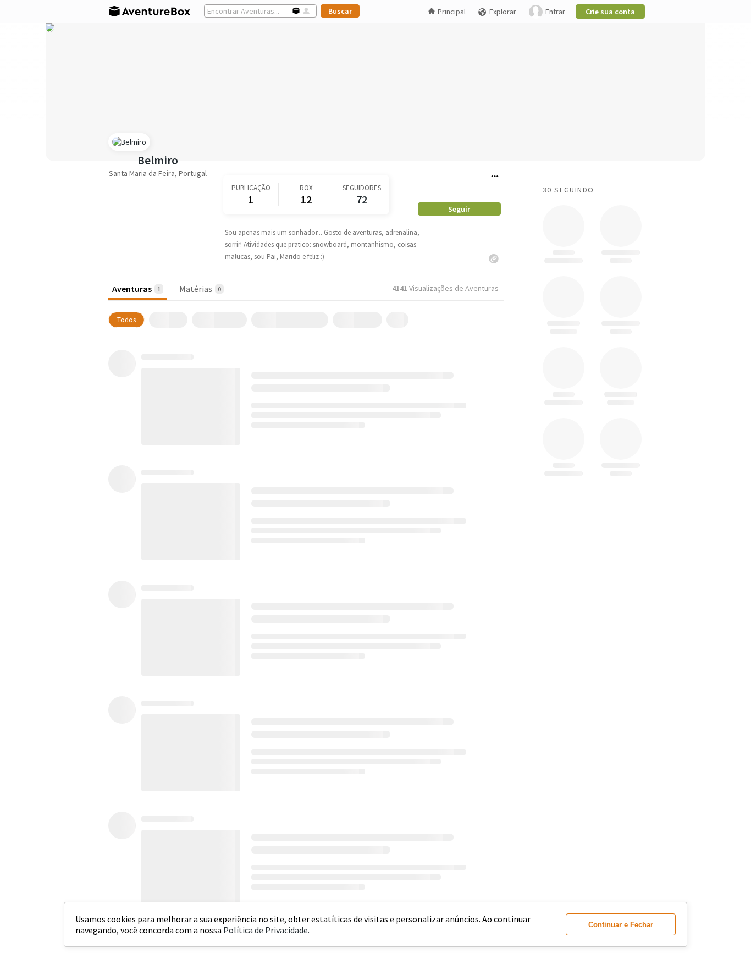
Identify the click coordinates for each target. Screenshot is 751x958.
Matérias (200, 288)
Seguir (459, 209)
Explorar (502, 11)
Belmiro (157, 160)
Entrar (555, 11)
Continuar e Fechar (620, 925)
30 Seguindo (568, 190)
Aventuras (136, 288)
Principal (452, 11)
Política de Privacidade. (266, 929)
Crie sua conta (610, 11)
